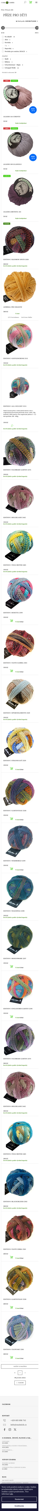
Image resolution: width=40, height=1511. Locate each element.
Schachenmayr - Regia (14, 65)
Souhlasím (19, 1506)
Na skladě (10, 37)
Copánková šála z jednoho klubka (14, 1467)
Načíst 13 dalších (20, 1366)
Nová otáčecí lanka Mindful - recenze (15, 1483)
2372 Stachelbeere (13, 317)
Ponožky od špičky (8, 1463)
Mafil (8, 59)
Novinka (9, 42)
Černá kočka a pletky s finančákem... (15, 1445)
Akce (7, 40)
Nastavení (19, 1499)
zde (11, 1494)
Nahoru (21, 1383)
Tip (7, 46)
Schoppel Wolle (12, 68)
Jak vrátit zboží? (8, 1480)
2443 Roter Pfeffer (26, 317)
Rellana (8, 62)
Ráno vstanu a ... (7, 1450)
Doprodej (9, 48)
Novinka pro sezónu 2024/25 (16, 51)
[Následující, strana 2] (20, 1373)
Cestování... (6, 1441)
